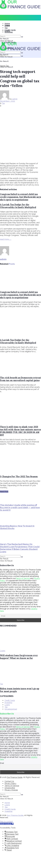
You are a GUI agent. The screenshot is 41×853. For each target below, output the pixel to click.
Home (7, 23)
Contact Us (9, 781)
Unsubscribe (10, 788)
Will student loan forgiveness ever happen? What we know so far (19, 656)
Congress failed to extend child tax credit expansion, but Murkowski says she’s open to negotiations (20, 197)
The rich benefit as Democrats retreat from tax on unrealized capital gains (20, 379)
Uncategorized (11, 709)
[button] (7, 824)
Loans (7, 26)
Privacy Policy (10, 783)
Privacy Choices (11, 790)
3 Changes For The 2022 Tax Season (19, 476)
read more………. (5, 239)
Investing (9, 32)
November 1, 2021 (7, 101)
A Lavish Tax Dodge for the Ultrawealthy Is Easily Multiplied (18, 206)
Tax (6, 28)
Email (2, 763)
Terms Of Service (12, 786)
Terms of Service (23, 578)
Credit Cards (10, 30)
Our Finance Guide (14, 777)
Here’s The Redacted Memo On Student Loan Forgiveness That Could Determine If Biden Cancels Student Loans (20, 548)
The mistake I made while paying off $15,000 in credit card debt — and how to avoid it (20, 507)
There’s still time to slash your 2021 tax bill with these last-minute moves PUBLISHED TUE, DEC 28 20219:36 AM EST (20, 430)
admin (14, 99)
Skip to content (6, 821)
